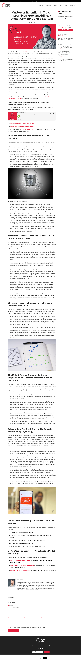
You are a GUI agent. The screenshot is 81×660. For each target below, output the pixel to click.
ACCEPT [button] (44, 658)
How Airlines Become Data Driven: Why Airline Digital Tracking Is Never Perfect (65, 39)
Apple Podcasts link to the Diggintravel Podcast (22, 123)
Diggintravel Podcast (29, 129)
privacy (63, 27)
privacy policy (57, 656)
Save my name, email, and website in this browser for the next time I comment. (26, 627)
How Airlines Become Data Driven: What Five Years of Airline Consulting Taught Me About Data (65, 46)
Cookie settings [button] (38, 658)
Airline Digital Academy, (27, 51)
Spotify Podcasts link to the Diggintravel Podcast (22, 126)
